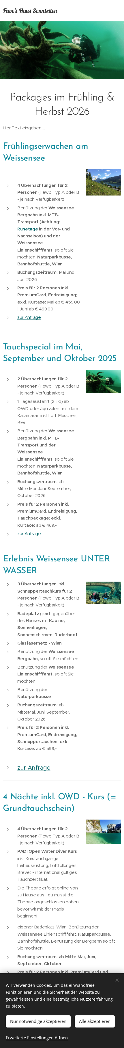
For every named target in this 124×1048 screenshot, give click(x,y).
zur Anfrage (29, 317)
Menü (115, 10)
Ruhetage (27, 229)
